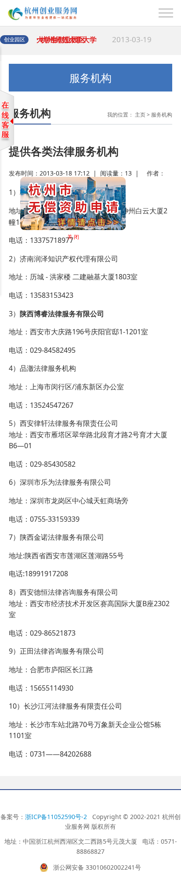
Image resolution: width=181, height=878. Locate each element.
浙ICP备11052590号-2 (56, 816)
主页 (140, 114)
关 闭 (77, 241)
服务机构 (161, 114)
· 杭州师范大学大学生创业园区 (94, 44)
